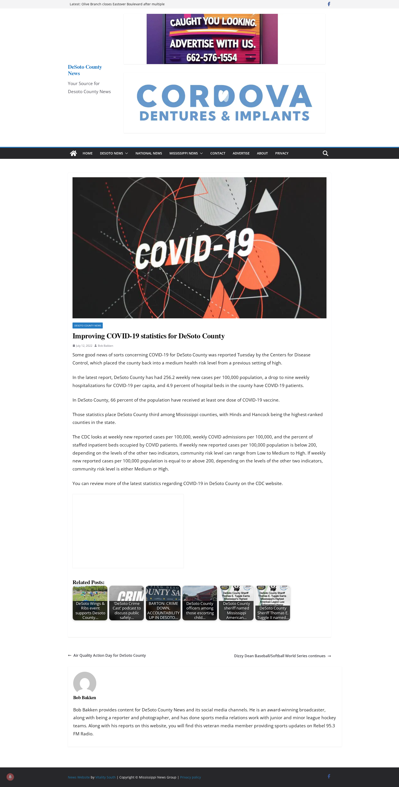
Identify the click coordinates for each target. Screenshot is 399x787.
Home (88, 153)
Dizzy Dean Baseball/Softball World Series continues (280, 655)
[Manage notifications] (10, 777)
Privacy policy (190, 777)
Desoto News (111, 153)
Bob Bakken (105, 346)
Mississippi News (183, 153)
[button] (125, 153)
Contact (217, 153)
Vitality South (105, 777)
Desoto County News (87, 325)
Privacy (281, 153)
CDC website (269, 483)
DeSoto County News (85, 69)
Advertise (241, 153)
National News (149, 153)
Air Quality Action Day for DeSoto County (109, 655)
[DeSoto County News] (73, 153)
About (262, 153)
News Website (79, 777)
